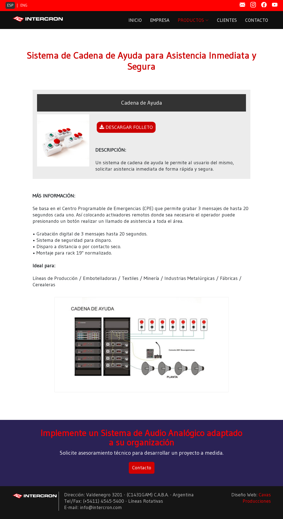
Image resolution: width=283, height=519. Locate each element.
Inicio (135, 20)
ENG (23, 5)
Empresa (159, 20)
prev (59, 349)
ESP (10, 5)
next (223, 349)
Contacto (256, 20)
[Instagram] (253, 5)
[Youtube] (274, 5)
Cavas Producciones (257, 498)
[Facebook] (264, 5)
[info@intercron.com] (242, 5)
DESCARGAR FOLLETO (128, 127)
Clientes (227, 20)
